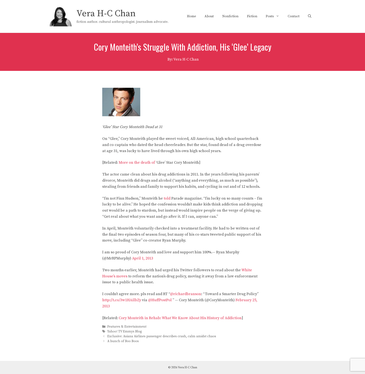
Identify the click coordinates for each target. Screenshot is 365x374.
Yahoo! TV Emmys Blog (124, 331)
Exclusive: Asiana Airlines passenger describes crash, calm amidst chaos (161, 336)
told (167, 198)
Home (191, 16)
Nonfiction (230, 16)
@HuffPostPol (160, 300)
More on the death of (137, 162)
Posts (270, 16)
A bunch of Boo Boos (123, 341)
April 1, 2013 (142, 258)
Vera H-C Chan (106, 13)
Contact (294, 16)
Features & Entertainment (126, 327)
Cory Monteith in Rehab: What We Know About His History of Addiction (180, 318)
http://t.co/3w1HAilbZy (121, 300)
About (209, 16)
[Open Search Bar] (310, 16)
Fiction (252, 16)
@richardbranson (185, 294)
